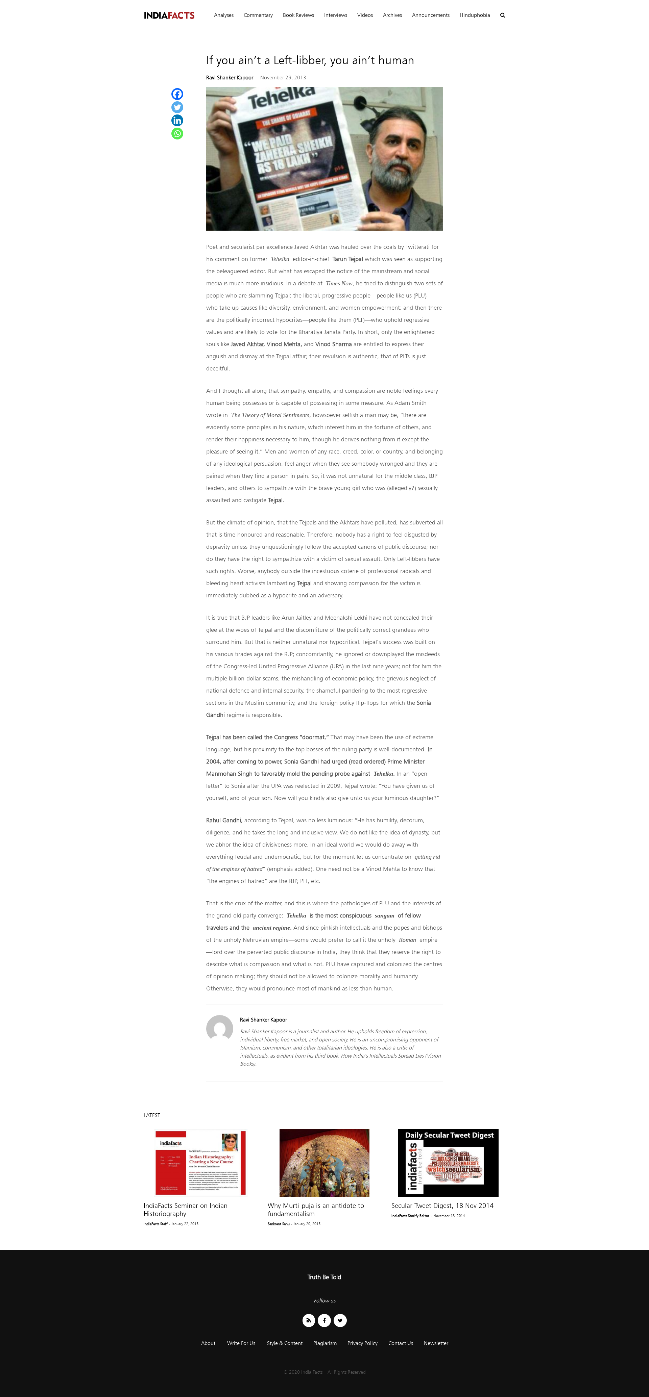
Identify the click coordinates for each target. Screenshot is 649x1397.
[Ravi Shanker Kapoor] (219, 1040)
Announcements (431, 15)
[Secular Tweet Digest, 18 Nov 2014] (448, 1163)
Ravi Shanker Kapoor (229, 77)
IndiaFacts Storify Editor (410, 1215)
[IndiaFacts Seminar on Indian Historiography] (201, 1163)
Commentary (258, 15)
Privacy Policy (362, 1343)
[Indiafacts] (169, 15)
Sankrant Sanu (279, 1223)
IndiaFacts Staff (156, 1223)
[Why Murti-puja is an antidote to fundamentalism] (325, 1163)
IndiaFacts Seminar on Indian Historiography (185, 1209)
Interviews (335, 15)
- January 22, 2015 (183, 1223)
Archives (392, 15)
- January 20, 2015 (305, 1223)
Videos (365, 15)
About (208, 1343)
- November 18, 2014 (448, 1215)
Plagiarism (325, 1343)
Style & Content (285, 1343)
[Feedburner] (309, 1320)
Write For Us (241, 1343)
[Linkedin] (177, 120)
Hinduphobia (475, 15)
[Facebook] (177, 94)
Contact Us (400, 1343)
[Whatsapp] (177, 133)
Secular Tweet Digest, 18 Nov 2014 (442, 1205)
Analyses (224, 15)
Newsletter (436, 1343)
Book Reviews (298, 15)
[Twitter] (177, 107)
